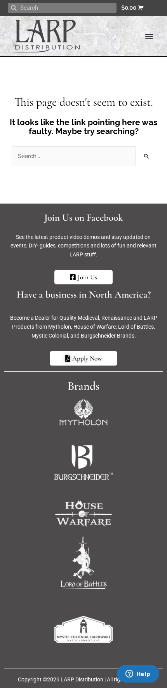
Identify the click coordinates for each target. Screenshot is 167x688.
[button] (149, 36)
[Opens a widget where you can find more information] (138, 674)
